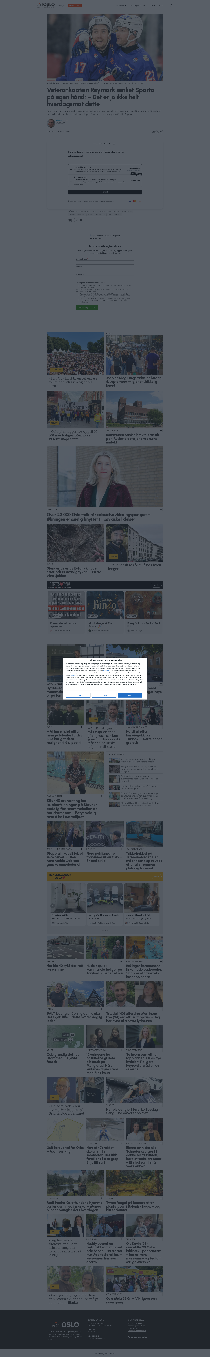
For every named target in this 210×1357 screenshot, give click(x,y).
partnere (106, 670)
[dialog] (105, 679)
